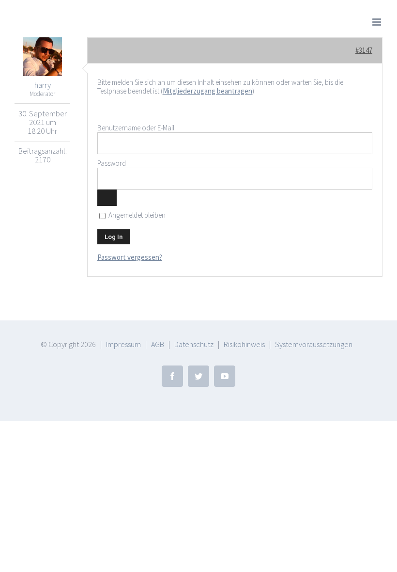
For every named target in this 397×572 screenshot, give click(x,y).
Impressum (123, 344)
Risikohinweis (244, 344)
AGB (157, 344)
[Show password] (107, 198)
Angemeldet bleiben (136, 215)
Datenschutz (194, 344)
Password (111, 163)
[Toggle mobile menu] (377, 22)
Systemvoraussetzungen (313, 344)
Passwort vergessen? (129, 257)
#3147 (363, 50)
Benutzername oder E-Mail (135, 127)
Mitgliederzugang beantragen (207, 90)
